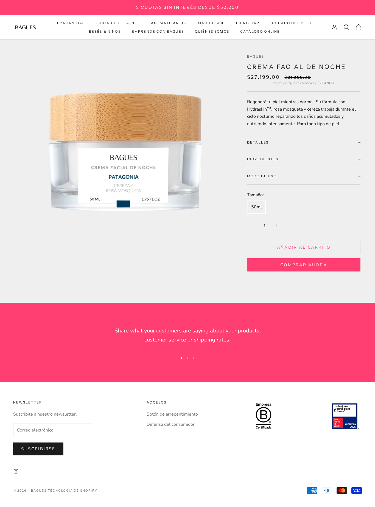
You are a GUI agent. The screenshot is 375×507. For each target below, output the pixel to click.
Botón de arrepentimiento (172, 414)
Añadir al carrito (304, 247)
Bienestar (247, 23)
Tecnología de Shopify (72, 490)
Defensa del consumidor (171, 424)
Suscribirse (38, 449)
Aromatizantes (169, 23)
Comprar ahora (303, 264)
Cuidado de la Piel (118, 23)
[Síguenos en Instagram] (16, 471)
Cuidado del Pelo (291, 23)
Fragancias (71, 23)
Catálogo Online (260, 31)
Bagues (255, 56)
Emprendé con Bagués (158, 31)
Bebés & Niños (105, 31)
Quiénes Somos (212, 31)
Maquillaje (211, 23)
